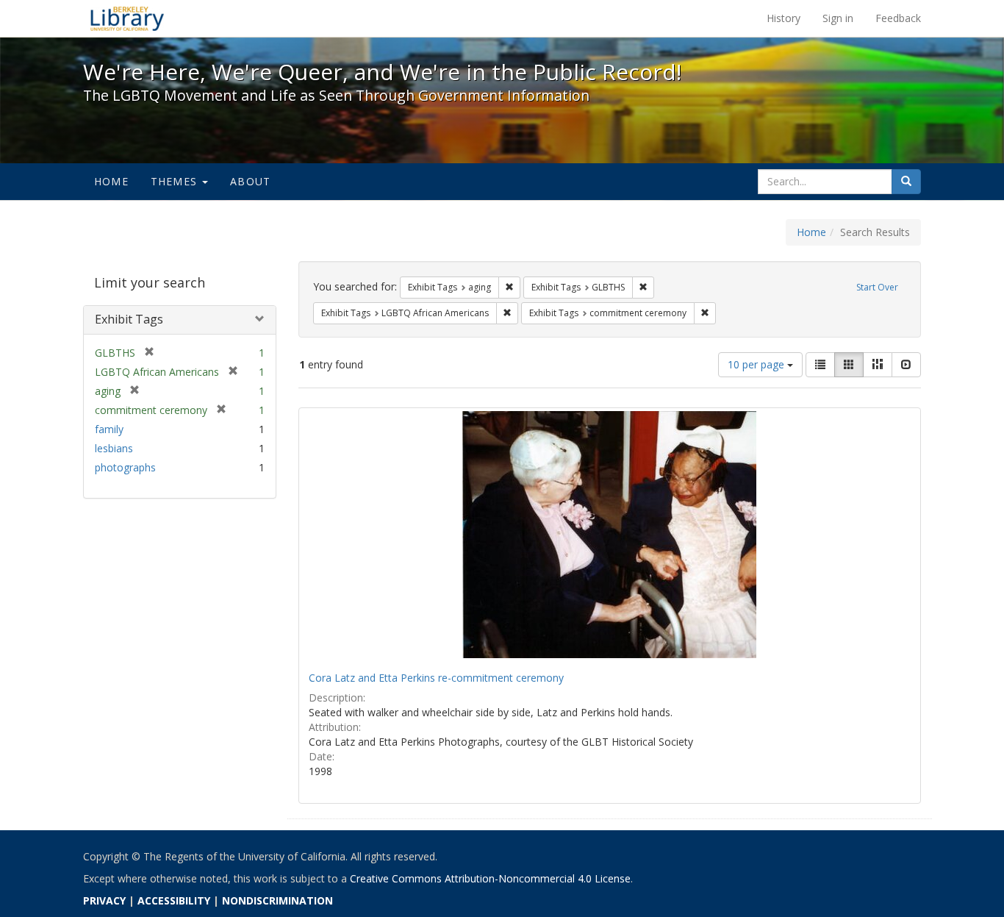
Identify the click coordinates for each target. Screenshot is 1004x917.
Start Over (877, 287)
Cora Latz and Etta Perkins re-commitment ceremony (436, 678)
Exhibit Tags (129, 319)
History (783, 18)
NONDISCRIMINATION (277, 900)
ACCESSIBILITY (173, 900)
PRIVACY (104, 900)
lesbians (114, 448)
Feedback (898, 18)
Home (111, 181)
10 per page (757, 364)
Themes (176, 181)
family (109, 429)
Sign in (837, 18)
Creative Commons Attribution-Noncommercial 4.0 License (490, 878)
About (250, 181)
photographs (125, 467)
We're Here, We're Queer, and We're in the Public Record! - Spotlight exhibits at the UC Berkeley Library (127, 18)
